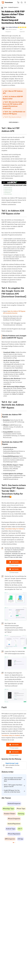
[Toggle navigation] (24, 2)
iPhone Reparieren (14, 834)
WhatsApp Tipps (8, 808)
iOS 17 (20, 829)
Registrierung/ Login (12, 763)
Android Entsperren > (13, 7)
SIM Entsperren (10, 839)
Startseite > (5, 7)
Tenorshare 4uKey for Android (14, 529)
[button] (13, 842)
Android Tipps (10, 829)
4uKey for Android (17, 394)
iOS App (20, 839)
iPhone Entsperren (14, 819)
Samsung (21, 814)
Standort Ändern (9, 814)
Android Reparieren (14, 824)
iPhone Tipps (21, 808)
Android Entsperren (14, 803)
